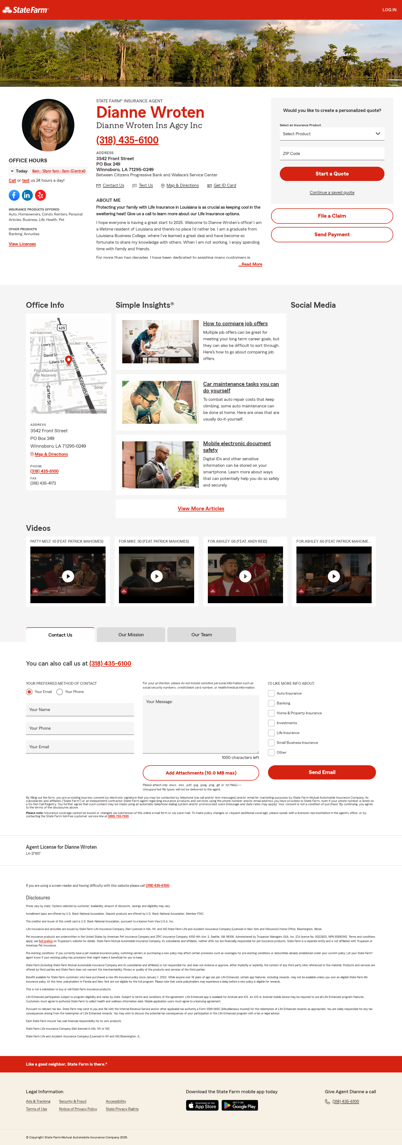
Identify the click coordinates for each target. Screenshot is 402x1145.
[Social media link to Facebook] (14, 195)
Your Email (43, 692)
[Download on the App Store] (202, 1105)
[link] (25, 9)
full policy (46, 941)
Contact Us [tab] (60, 634)
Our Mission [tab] (131, 634)
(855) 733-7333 (118, 816)
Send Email (322, 772)
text (26, 180)
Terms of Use (36, 1109)
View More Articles (201, 508)
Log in (390, 10)
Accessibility (116, 1101)
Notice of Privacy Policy (78, 1109)
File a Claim (332, 216)
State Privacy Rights (122, 1109)
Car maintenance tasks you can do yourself (241, 387)
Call (12, 180)
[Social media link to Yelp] (40, 195)
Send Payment (332, 234)
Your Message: (159, 702)
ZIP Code (291, 153)
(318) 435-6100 (127, 140)
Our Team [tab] (201, 634)
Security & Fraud (72, 1101)
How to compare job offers (235, 323)
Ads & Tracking (38, 1101)
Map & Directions (51, 454)
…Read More (250, 264)
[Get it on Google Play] (240, 1105)
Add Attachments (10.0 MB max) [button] (201, 772)
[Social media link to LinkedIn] (27, 195)
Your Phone (74, 692)
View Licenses (22, 244)
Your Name (39, 709)
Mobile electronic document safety (237, 447)
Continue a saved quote (332, 192)
